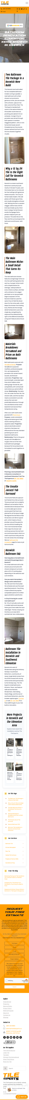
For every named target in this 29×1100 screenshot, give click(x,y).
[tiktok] (24, 9)
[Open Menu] (27, 3)
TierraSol (6, 1055)
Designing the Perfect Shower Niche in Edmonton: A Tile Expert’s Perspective (14, 890)
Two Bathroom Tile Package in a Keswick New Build (15, 799)
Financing (6, 1004)
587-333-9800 (18, 478)
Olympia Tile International (11, 1057)
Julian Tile (6, 1053)
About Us (6, 1013)
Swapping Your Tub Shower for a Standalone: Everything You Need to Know (14, 884)
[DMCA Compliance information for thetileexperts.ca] (9, 1042)
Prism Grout (16, 415)
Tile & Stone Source (9, 1050)
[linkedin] (26, 9)
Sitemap (5, 1017)
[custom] (17, 11)
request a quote (11, 481)
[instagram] (19, 9)
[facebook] (17, 9)
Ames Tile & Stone (8, 1059)
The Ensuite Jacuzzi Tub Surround (14, 820)
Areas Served (7, 1002)
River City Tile (7, 1062)
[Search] (5, 1068)
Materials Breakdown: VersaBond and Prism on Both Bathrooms (15, 815)
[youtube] (22, 9)
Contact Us (6, 1015)
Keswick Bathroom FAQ (14, 824)
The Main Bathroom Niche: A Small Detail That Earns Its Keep (15, 809)
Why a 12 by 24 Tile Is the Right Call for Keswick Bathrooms (16, 803)
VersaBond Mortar (10, 364)
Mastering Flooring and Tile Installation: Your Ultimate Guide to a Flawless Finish (14, 877)
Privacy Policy (7, 1008)
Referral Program (8, 1011)
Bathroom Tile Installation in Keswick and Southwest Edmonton (15, 829)
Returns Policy (7, 1006)
